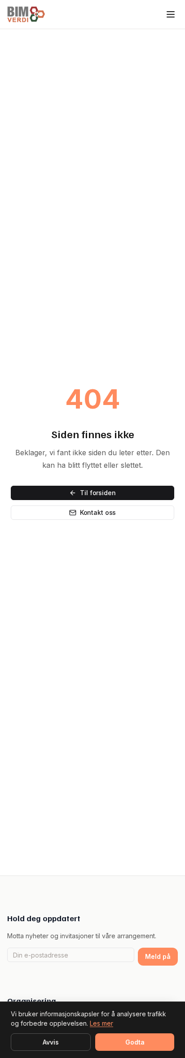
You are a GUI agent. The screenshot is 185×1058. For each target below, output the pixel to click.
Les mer (101, 1023)
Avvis (51, 1042)
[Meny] (170, 14)
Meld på (158, 956)
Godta (135, 1042)
